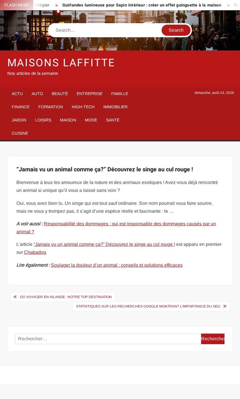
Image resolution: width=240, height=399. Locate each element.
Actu (17, 93)
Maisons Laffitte (61, 63)
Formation (50, 106)
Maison (68, 120)
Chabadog (35, 252)
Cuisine (20, 133)
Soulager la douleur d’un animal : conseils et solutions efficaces (117, 265)
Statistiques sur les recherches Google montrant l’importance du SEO (148, 306)
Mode (91, 120)
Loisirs (43, 120)
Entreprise (89, 93)
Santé (112, 120)
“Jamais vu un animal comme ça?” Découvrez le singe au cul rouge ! (104, 244)
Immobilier (115, 106)
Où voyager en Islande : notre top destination (66, 297)
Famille (119, 93)
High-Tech (83, 106)
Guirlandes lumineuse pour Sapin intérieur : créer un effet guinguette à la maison (137, 5)
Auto (37, 93)
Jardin (19, 120)
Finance (21, 106)
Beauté (60, 93)
